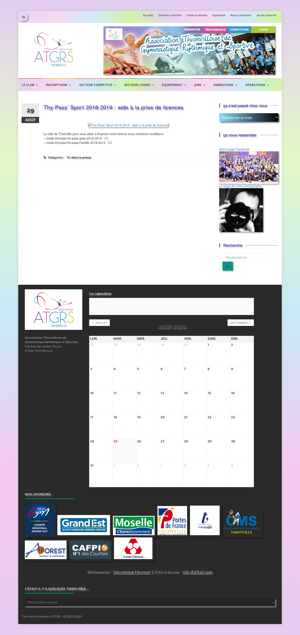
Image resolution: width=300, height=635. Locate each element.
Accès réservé (266, 15)
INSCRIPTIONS (56, 85)
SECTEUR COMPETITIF (95, 85)
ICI (106, 138)
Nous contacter (241, 15)
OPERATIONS (255, 85)
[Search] (227, 266)
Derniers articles (170, 15)
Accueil (148, 15)
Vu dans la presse (79, 157)
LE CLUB (28, 85)
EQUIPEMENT (172, 85)
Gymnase (218, 15)
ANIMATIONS (223, 85)
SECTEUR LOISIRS (137, 85)
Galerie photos (197, 15)
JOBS (197, 85)
